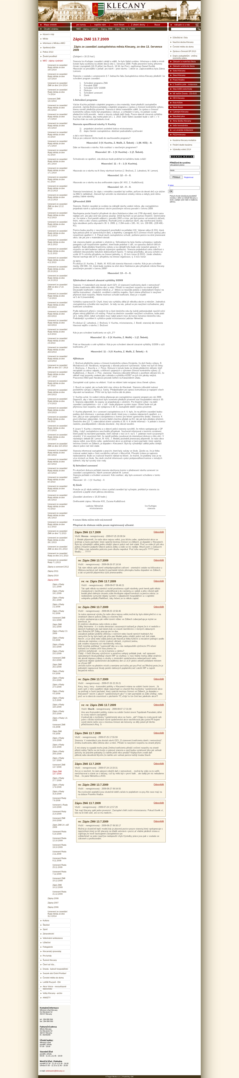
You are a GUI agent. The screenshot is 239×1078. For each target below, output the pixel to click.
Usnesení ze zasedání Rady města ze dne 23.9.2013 (57, 313)
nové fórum (119, 24)
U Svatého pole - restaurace (185, 84)
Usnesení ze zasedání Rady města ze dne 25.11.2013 (57, 233)
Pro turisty (47, 956)
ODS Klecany (179, 98)
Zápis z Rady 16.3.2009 (58, 645)
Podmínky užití (127, 1077)
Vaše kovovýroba (180, 125)
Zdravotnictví (48, 934)
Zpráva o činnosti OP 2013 (184, 51)
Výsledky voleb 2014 (182, 149)
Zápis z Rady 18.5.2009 (58, 706)
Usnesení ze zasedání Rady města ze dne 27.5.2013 (57, 428)
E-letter (171, 185)
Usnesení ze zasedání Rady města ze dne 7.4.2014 (57, 92)
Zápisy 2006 (53, 907)
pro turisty (81, 24)
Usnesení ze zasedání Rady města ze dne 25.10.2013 (57, 269)
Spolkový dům (49, 47)
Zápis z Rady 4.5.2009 (58, 692)
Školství (46, 925)
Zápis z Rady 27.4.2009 (58, 685)
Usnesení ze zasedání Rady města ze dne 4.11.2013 (57, 260)
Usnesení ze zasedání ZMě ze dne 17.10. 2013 (57, 287)
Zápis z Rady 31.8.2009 (58, 792)
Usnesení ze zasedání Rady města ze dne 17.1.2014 (57, 170)
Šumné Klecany (50, 960)
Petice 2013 (48, 52)
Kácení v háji (48, 34)
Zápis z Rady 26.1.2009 (58, 599)
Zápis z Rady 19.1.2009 (58, 592)
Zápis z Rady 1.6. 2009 (60, 719)
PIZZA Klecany (179, 134)
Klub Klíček (178, 103)
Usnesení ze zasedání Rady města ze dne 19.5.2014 (57, 67)
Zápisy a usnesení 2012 (58, 567)
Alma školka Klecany (182, 121)
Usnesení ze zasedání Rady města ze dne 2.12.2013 (57, 224)
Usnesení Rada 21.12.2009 (59, 893)
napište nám (100, 24)
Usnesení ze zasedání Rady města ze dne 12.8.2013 (57, 358)
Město (45, 39)
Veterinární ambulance (53, 938)
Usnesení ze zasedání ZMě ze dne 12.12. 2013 (57, 206)
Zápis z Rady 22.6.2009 (58, 746)
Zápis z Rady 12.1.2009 (58, 585)
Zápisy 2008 (53, 898)
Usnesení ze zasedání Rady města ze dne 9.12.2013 (57, 215)
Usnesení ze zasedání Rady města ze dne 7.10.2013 (57, 296)
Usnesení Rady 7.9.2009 (59, 799)
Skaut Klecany (179, 75)
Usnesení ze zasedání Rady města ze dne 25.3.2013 (57, 488)
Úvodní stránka (51, 29)
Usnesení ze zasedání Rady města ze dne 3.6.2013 (57, 419)
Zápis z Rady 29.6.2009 (58, 752)
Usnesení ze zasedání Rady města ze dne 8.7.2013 (57, 383)
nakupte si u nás (182, 24)
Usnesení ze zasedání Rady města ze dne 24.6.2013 (57, 392)
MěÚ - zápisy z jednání (87, 29)
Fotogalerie (48, 947)
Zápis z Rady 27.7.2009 (58, 779)
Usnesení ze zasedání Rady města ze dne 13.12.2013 (57, 197)
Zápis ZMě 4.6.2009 (57, 732)
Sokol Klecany (179, 71)
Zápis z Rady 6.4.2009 (58, 672)
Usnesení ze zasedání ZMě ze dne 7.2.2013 (57, 532)
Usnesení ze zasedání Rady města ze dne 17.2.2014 (57, 143)
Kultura (46, 920)
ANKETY (47, 998)
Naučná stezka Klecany (183, 42)
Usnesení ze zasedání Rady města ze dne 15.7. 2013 (57, 374)
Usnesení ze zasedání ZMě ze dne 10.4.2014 (57, 84)
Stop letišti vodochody (182, 89)
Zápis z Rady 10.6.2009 (58, 739)
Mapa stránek (50, 24)
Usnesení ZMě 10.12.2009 (59, 879)
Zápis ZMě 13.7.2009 (57, 772)
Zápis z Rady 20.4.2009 (58, 679)
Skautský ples (179, 116)
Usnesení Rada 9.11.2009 (59, 859)
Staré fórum (178, 107)
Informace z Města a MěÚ (54, 43)
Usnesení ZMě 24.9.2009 (59, 819)
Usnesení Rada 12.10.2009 (59, 839)
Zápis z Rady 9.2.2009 (58, 612)
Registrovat (188, 177)
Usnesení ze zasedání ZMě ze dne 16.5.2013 (57, 445)
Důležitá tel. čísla (180, 38)
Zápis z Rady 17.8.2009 (58, 786)
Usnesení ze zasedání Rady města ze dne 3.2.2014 (57, 152)
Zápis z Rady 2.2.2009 (58, 605)
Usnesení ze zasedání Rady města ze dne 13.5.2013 (57, 437)
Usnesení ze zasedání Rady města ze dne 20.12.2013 (57, 188)
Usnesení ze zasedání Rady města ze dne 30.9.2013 (57, 304)
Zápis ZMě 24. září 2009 (61, 826)
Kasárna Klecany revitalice (184, 140)
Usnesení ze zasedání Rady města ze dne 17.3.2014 (57, 116)
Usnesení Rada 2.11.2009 (59, 853)
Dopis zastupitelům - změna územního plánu (185, 56)
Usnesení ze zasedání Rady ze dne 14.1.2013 (58, 554)
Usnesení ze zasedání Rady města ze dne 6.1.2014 (57, 179)
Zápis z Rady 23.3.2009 (58, 652)
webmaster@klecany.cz (55, 1071)
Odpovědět (159, 532)
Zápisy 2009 (106, 29)
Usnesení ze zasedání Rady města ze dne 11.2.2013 (57, 524)
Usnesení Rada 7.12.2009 (59, 873)
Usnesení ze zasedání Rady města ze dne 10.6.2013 (57, 410)
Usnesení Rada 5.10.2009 (59, 832)
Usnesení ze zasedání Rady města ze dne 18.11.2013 (57, 242)
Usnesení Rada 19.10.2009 (59, 846)
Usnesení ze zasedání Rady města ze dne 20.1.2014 (57, 161)
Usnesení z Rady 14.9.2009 (60, 806)
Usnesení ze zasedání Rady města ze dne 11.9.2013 (57, 331)
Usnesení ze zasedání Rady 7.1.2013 (57, 561)
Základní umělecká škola (184, 66)
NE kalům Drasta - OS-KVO (185, 93)
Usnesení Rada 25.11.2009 (59, 866)
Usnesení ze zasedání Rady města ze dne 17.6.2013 (57, 401)
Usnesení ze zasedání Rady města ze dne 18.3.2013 (57, 497)
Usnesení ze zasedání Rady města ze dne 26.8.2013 (57, 349)
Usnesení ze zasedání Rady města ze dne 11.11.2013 (57, 251)
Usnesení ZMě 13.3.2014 (54, 100)
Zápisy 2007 (53, 903)
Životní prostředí (50, 56)
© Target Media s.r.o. (113, 1077)
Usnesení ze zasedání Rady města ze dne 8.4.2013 (57, 479)
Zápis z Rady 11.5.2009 (58, 699)
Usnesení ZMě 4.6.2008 (59, 726)
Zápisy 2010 (53, 575)
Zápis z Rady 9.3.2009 (58, 639)
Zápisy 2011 (53, 571)
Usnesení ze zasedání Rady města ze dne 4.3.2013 (57, 506)
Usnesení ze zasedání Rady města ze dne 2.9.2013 (57, 340)
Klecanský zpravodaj (52, 951)
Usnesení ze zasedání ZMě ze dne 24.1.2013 (57, 548)
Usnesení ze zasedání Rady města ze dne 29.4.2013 (57, 452)
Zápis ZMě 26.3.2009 (57, 665)
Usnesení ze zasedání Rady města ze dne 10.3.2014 (57, 125)
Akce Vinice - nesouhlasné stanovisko (54, 987)
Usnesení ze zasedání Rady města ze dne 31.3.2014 (57, 913)
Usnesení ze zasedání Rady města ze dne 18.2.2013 (57, 515)
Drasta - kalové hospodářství (55, 969)
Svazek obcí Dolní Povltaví (54, 973)
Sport (45, 929)
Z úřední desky (138, 24)
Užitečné (47, 942)
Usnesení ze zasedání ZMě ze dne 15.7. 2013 (58, 366)
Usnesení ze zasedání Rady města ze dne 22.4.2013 (57, 461)
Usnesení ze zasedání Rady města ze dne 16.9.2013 (57, 322)
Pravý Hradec (179, 80)
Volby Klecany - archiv (52, 993)
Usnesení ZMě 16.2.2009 (59, 619)
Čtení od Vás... (49, 964)
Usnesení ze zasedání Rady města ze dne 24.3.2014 (57, 107)
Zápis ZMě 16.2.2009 (57, 625)
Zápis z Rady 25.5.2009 (58, 712)
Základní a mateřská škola (184, 61)
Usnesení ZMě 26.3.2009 (59, 659)
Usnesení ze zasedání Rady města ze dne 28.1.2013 (57, 540)
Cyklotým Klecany (180, 112)
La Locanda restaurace (183, 130)
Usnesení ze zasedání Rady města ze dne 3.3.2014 (57, 134)
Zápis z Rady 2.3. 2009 (60, 632)
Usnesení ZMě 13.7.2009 (59, 766)
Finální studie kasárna (182, 145)
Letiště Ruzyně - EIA (52, 982)
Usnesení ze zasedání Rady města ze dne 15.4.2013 (57, 470)
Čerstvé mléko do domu (53, 978)
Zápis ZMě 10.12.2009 (58, 886)
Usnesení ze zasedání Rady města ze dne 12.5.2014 (57, 76)
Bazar (157, 24)
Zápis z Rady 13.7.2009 (58, 759)
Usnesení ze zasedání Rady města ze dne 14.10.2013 (57, 278)
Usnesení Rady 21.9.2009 (59, 812)
